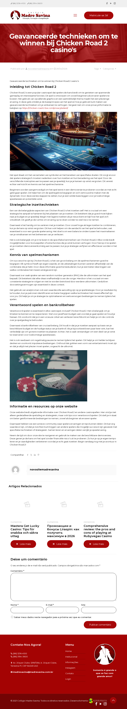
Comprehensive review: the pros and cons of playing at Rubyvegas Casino (99, 531)
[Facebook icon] (107, 3)
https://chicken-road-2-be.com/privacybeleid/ (45, 108)
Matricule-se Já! (99, 15)
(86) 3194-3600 (35, 3)
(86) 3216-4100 (19, 3)
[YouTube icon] (111, 3)
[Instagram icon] (115, 3)
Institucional (71, 656)
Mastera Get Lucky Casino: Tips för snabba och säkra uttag (25, 531)
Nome (14, 605)
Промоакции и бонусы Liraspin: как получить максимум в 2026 (63, 531)
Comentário (17, 571)
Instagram (70, 668)
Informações (71, 662)
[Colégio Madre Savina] (30, 15)
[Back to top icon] (113, 700)
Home (68, 651)
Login (68, 679)
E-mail (50, 605)
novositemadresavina (38, 68)
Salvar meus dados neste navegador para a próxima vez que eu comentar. (53, 617)
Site (83, 605)
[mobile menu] (75, 15)
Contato (69, 673)
